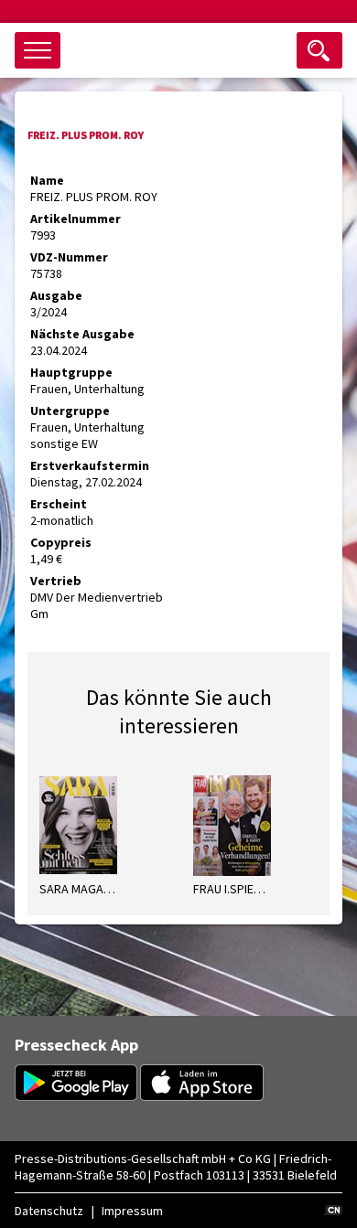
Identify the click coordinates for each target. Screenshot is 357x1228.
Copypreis (61, 542)
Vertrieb (55, 580)
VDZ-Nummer (69, 257)
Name (47, 180)
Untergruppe (70, 410)
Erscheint (58, 504)
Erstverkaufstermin (89, 465)
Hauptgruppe (71, 372)
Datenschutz (49, 1210)
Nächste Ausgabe (82, 334)
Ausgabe (56, 295)
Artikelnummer (75, 218)
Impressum (132, 1210)
